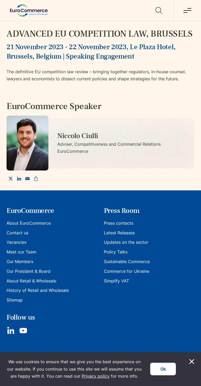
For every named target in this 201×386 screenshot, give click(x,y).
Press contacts (118, 223)
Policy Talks (115, 251)
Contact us (17, 232)
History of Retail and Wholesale (38, 290)
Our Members (20, 261)
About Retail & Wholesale (31, 280)
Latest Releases (119, 232)
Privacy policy (96, 376)
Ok (163, 369)
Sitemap (15, 300)
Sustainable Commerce (127, 261)
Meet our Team (21, 251)
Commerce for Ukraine (126, 271)
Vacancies (16, 242)
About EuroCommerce (29, 223)
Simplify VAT (116, 280)
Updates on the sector (126, 242)
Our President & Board (29, 271)
